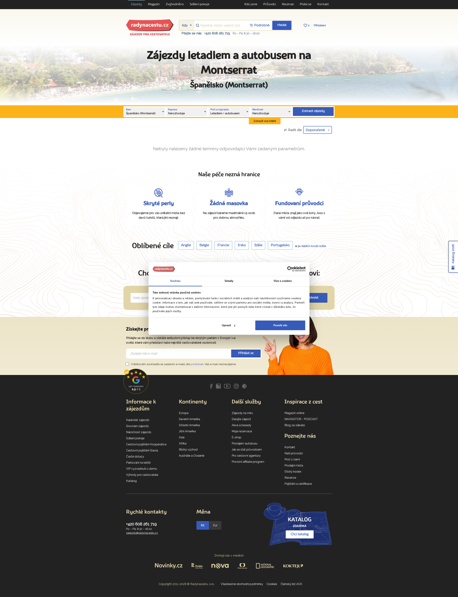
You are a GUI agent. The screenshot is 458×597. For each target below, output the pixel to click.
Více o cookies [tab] (283, 280)
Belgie (204, 245)
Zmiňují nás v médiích (229, 555)
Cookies (272, 584)
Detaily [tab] (229, 280)
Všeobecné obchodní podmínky (242, 584)
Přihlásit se (246, 353)
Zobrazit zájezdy (313, 111)
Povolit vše (280, 325)
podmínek (197, 364)
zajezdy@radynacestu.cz (142, 533)
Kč (202, 525)
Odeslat (313, 297)
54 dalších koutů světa (312, 246)
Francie (223, 245)
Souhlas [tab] (175, 280)
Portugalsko (280, 245)
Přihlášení (320, 25)
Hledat (282, 25)
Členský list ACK (291, 584)
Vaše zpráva (140, 293)
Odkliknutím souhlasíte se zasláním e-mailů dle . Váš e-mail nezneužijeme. (183, 364)
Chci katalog (300, 534)
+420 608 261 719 (217, 33)
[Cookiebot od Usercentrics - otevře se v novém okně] (290, 269)
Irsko (242, 245)
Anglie (186, 245)
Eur (215, 525)
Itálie (258, 245)
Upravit (226, 325)
